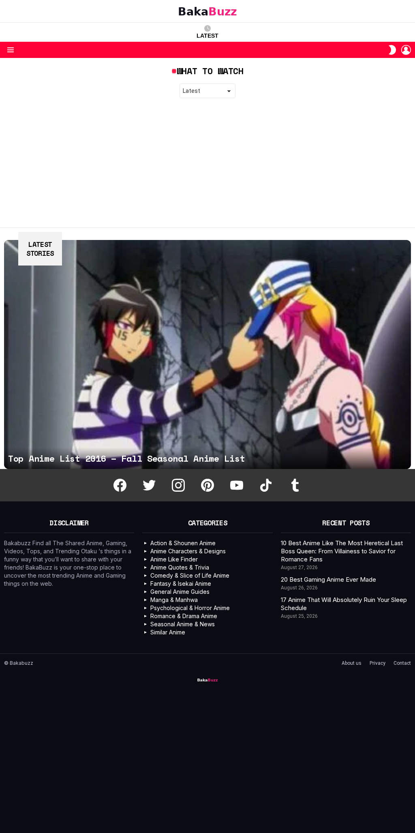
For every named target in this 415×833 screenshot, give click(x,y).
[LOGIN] (406, 50)
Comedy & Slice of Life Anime (189, 575)
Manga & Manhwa (174, 599)
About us (352, 663)
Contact (402, 663)
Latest (207, 35)
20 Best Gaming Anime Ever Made (328, 579)
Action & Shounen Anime (183, 543)
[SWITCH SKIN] (392, 50)
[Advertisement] (207, 163)
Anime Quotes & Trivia (179, 567)
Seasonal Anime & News (182, 624)
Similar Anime (167, 632)
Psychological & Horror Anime (190, 607)
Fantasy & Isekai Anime (180, 583)
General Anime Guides (180, 591)
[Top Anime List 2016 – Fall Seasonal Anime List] (207, 354)
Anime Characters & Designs (188, 551)
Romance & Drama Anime (183, 615)
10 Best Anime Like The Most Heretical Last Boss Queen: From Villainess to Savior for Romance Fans (342, 551)
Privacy (377, 663)
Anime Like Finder (174, 559)
